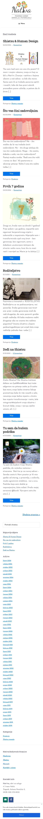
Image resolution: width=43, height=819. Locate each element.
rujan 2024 (7, 584)
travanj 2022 (7, 631)
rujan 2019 (6, 705)
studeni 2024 (7, 581)
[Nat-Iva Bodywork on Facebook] (11, 799)
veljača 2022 (7, 635)
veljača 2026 (7, 564)
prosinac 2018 (8, 722)
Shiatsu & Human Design (20, 41)
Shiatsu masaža (17, 103)
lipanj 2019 (7, 715)
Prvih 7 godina (13, 186)
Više (11, 98)
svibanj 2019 (7, 719)
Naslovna (6, 756)
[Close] (41, 804)
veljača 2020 (7, 698)
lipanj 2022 (7, 628)
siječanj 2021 (7, 665)
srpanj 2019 (7, 712)
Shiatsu (6, 760)
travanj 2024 (7, 594)
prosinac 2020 (8, 668)
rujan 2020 (7, 678)
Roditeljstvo (11, 270)
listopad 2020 (8, 675)
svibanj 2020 (7, 688)
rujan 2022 (7, 624)
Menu (23, 23)
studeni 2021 (7, 641)
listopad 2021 (8, 645)
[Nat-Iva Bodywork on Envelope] (5, 799)
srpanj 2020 (7, 685)
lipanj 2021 (7, 651)
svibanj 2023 (7, 614)
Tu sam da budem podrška (15, 430)
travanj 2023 (7, 618)
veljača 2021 (7, 661)
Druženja (14, 179)
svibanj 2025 (7, 571)
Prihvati (21, 815)
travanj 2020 (7, 692)
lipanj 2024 (7, 587)
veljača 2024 (7, 598)
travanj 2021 (7, 658)
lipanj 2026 (7, 560)
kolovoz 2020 (8, 682)
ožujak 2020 (7, 695)
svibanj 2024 (7, 591)
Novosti (6, 764)
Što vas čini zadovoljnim (20, 111)
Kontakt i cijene (9, 768)
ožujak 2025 (7, 574)
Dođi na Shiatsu (14, 349)
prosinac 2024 (8, 577)
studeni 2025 (7, 567)
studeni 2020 (8, 672)
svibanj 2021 (7, 655)
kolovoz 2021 (7, 648)
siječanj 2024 (7, 601)
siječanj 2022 (7, 638)
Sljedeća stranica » (31, 515)
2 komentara (17, 353)
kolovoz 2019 (7, 709)
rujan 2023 (7, 604)
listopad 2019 (8, 702)
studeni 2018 (7, 725)
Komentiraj (18, 45)
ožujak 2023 (7, 621)
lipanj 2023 (7, 611)
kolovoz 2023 (8, 608)
